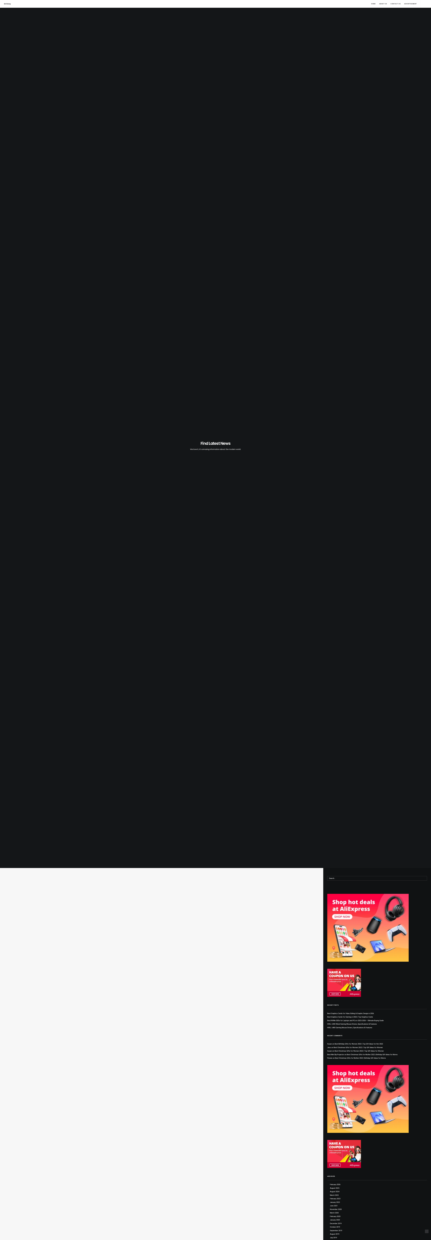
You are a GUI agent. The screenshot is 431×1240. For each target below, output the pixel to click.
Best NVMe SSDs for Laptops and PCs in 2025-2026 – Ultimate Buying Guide (355, 1021)
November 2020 (336, 1209)
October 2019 (335, 1227)
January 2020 (335, 1220)
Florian (329, 1058)
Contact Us (395, 4)
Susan (329, 1044)
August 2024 (334, 1192)
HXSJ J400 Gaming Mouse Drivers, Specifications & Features (349, 1028)
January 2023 (335, 1202)
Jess (329, 1047)
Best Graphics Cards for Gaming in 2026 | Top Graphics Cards (350, 1017)
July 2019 (333, 1238)
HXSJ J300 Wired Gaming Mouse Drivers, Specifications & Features (352, 1024)
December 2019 (336, 1223)
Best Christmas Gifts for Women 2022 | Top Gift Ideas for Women (358, 1047)
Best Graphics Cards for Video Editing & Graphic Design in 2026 (350, 1013)
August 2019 (334, 1234)
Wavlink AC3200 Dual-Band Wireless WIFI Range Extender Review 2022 (43, 1093)
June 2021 (334, 1206)
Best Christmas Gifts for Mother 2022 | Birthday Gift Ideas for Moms (372, 1055)
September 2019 (336, 1231)
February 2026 (335, 1185)
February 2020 (335, 1216)
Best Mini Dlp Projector (335, 1055)
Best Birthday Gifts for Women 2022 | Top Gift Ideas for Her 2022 (359, 1044)
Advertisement (410, 4)
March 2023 (334, 1195)
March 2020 (334, 1213)
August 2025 (334, 1188)
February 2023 (335, 1199)
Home (373, 4)
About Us (383, 4)
